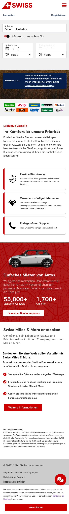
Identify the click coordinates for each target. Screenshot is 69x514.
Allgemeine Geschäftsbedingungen (39, 86)
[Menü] (64, 5)
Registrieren (58, 15)
